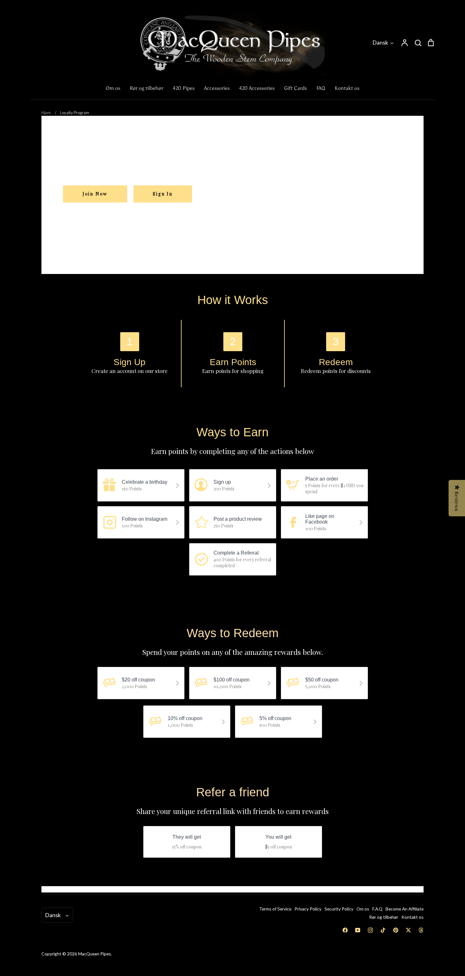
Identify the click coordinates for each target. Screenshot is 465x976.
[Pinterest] (395, 930)
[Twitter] (408, 930)
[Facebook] (345, 930)
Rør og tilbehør (146, 88)
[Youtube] (357, 930)
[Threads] (421, 930)
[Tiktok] (383, 930)
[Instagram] (370, 930)
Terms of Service (275, 908)
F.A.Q (377, 908)
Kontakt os (347, 88)
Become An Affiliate (405, 908)
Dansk (380, 42)
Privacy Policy (307, 908)
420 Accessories (257, 88)
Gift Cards (295, 88)
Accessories (217, 88)
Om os (113, 88)
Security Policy (339, 908)
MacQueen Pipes (94, 953)
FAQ (320, 88)
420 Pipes (184, 88)
